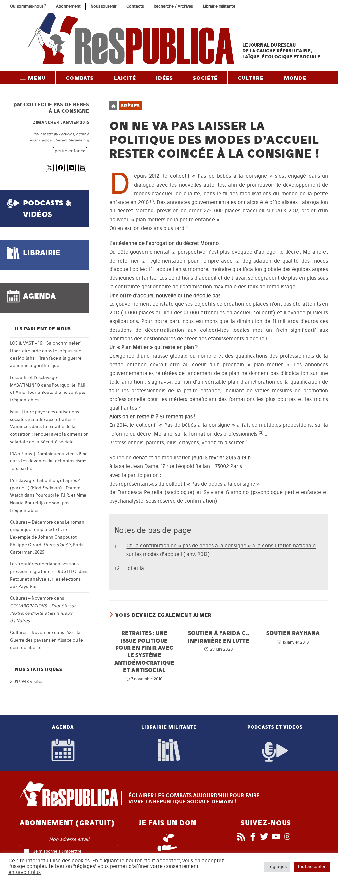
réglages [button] (277, 866)
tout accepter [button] (312, 866)
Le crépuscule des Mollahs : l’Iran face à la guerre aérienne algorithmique (46, 358)
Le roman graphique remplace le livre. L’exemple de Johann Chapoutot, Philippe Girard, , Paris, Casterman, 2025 (47, 537)
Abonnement (68, 6)
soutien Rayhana (293, 632)
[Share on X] (50, 168)
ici (129, 568)
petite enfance (70, 151)
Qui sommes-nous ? (28, 6)
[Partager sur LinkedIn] (71, 168)
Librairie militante (219, 6)
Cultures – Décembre (31, 522)
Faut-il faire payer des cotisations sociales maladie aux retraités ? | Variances (45, 419)
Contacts (135, 6)
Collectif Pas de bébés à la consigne (56, 107)
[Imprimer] (82, 168)
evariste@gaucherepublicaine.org (59, 140)
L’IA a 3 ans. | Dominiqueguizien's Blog (49, 453)
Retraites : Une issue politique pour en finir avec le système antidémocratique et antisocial (144, 651)
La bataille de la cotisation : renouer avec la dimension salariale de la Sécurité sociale (49, 434)
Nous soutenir (103, 6)
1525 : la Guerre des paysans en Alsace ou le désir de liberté (46, 640)
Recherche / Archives (173, 6)
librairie (41, 252)
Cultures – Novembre (31, 598)
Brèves (130, 106)
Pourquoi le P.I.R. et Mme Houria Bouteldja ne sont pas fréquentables (48, 392)
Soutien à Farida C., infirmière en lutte (218, 636)
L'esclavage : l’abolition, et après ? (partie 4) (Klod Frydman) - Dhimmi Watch (46, 488)
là (142, 568)
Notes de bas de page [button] (152, 530)
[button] (152, 202)
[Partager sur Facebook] (60, 168)
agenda (39, 295)
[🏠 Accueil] (113, 105)
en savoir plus (24, 872)
